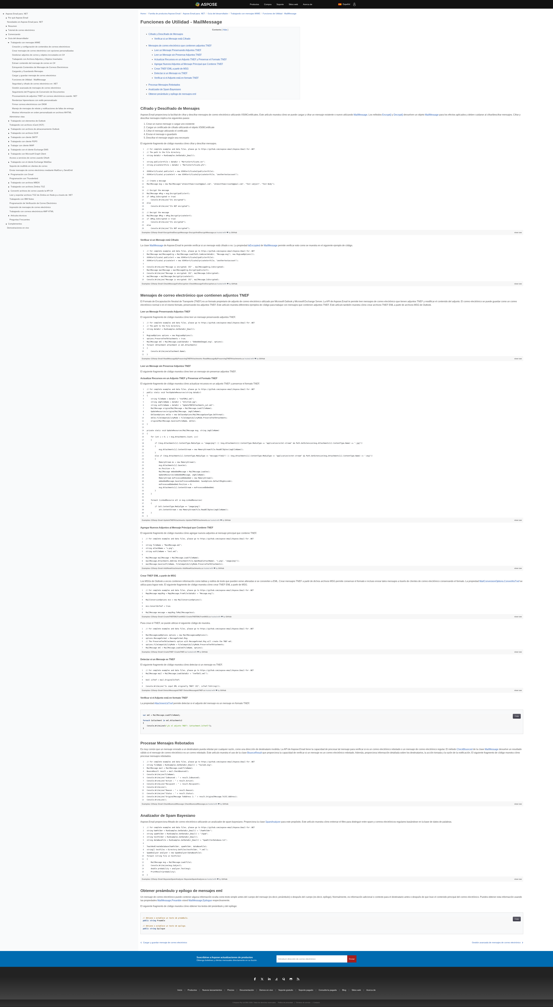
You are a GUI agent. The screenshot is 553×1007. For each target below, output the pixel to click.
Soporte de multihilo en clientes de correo (28, 166)
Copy (517, 716)
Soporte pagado (306, 990)
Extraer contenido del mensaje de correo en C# (33, 63)
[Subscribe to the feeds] (298, 980)
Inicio (179, 990)
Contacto (316, 1002)
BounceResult (254, 752)
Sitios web (293, 4)
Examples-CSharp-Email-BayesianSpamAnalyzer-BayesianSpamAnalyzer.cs (174, 879)
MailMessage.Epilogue (200, 900)
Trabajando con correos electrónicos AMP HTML (32, 211)
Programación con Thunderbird (24, 178)
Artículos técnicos (19, 215)
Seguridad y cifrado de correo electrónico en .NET (35, 84)
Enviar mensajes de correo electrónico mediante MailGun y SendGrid (41, 170)
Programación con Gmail (22, 174)
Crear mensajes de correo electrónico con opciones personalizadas (43, 51)
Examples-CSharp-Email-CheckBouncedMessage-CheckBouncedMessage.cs (175, 804)
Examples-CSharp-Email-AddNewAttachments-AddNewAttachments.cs (173, 568)
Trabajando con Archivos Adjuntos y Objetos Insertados (37, 59)
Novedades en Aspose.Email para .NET (25, 22)
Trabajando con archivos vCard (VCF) (27, 125)
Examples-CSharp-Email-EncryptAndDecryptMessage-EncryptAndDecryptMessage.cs (179, 232)
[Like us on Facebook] (254, 980)
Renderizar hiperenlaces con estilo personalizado (34, 100)
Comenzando (14, 34)
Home (143, 13)
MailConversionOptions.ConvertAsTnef (499, 581)
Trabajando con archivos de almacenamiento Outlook (35, 129)
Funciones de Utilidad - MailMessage (29, 79)
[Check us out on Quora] (283, 980)
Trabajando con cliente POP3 (24, 141)
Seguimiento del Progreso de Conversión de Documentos (38, 92)
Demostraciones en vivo (18, 228)
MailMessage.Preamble (169, 900)
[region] (331, 189)
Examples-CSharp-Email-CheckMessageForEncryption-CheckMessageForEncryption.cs (179, 284)
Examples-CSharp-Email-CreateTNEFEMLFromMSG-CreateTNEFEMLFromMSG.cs (176, 617)
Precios (230, 990)
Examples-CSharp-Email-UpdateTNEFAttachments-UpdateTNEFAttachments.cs (176, 520)
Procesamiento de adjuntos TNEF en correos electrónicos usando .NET (44, 96)
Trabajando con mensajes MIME (25, 42)
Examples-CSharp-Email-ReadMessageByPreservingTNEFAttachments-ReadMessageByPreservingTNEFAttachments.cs (193, 359)
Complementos (15, 224)
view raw (518, 232)
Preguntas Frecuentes (20, 219)
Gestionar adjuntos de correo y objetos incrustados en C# (38, 55)
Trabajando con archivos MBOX (25, 182)
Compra (267, 4)
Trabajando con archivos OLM (24, 133)
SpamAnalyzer (273, 822)
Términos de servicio (303, 1002)
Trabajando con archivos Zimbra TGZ (28, 186)
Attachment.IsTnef (163, 703)
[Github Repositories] (290, 980)
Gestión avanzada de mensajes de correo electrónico (36, 88)
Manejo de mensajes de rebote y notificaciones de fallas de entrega (43, 108)
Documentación (247, 990)
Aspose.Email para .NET (17, 14)
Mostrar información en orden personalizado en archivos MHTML (42, 112)
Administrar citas (17, 116)
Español (346, 4)
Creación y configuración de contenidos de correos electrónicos (41, 46)
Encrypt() (386, 114)
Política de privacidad (285, 1002)
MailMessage (360, 114)
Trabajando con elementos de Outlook (28, 121)
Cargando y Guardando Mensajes (27, 71)
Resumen (12, 26)
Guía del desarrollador (18, 38)
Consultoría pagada (328, 990)
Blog (344, 990)
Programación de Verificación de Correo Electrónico (33, 203)
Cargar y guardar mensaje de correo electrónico (34, 75)
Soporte (280, 4)
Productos (254, 4)
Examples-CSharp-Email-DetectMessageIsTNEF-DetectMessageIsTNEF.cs (174, 690)
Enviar (352, 959)
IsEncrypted (254, 245)
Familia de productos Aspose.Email (164, 13)
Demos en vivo (266, 990)
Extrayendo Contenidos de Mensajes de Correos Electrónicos (40, 67)
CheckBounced (464, 749)
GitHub (234, 232)
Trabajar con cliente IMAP (22, 145)
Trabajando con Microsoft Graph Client (28, 154)
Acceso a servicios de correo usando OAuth (29, 158)
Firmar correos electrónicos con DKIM (29, 104)
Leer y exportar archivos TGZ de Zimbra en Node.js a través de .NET (41, 195)
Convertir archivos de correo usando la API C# (32, 191)
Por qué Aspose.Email (18, 18)
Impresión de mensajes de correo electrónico (30, 207)
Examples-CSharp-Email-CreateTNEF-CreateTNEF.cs (164, 652)
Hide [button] (225, 30)
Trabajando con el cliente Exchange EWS (29, 149)
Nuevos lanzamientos (212, 990)
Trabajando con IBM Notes (22, 199)
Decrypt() (398, 114)
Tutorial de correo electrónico (21, 30)
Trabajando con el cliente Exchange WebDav (31, 162)
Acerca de (307, 4)
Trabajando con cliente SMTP (24, 137)
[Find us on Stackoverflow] (276, 980)
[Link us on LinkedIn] (269, 980)
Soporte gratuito (285, 990)
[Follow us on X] (262, 980)
